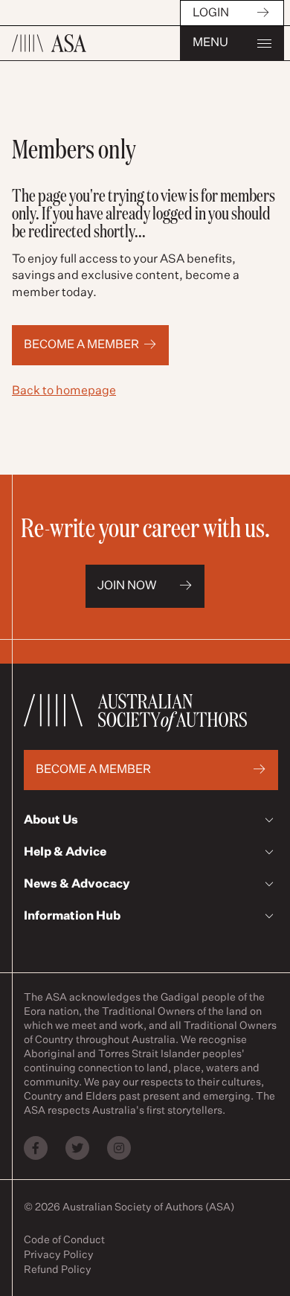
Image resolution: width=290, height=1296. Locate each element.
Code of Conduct (64, 1240)
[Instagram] (119, 1148)
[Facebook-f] (36, 1148)
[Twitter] (77, 1148)
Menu (210, 43)
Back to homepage (64, 391)
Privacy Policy (59, 1255)
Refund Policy (57, 1270)
